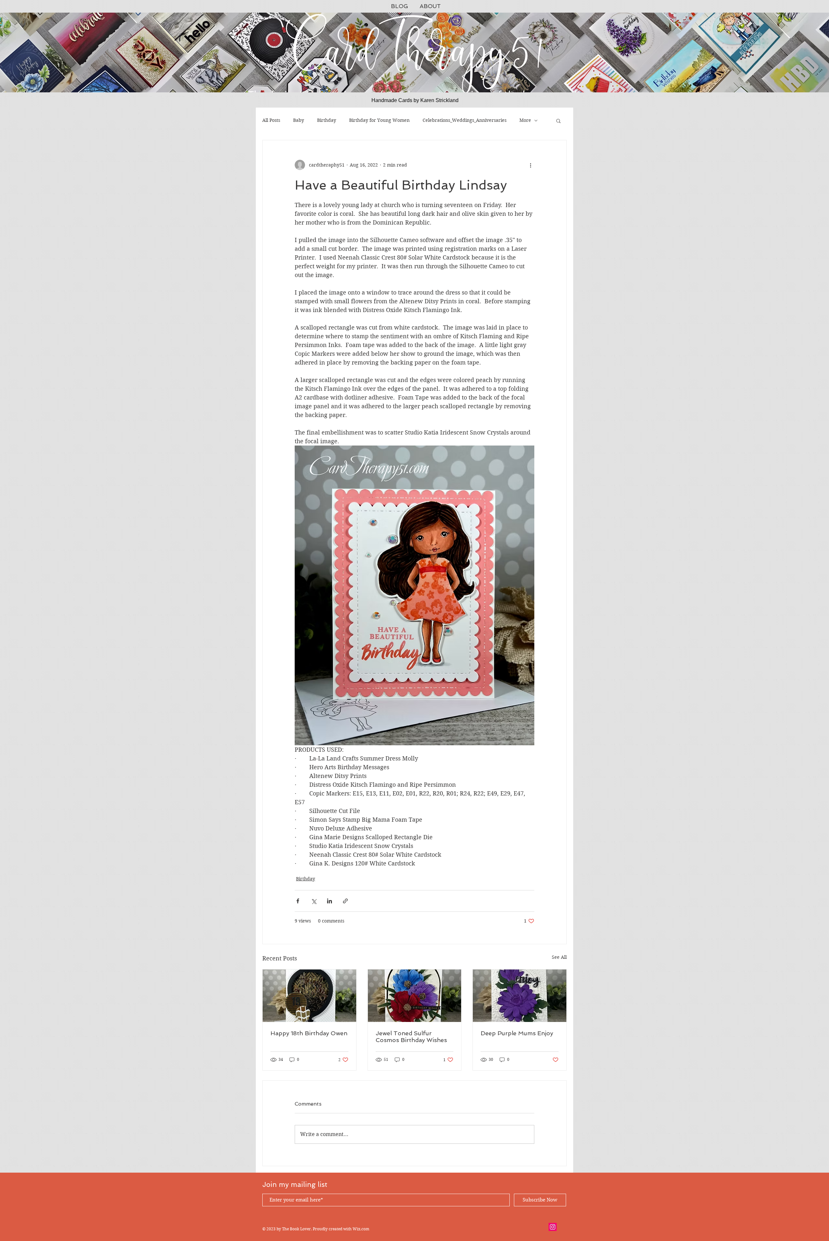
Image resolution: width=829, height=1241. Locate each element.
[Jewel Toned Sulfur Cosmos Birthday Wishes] (414, 995)
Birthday (326, 120)
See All (559, 957)
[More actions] (530, 165)
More (525, 120)
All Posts (271, 120)
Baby (298, 120)
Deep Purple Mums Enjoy (517, 1033)
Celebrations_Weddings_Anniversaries (464, 120)
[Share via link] (345, 901)
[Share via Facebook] (298, 901)
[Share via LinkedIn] (329, 901)
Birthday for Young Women (379, 120)
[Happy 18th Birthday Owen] (309, 995)
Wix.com (361, 1228)
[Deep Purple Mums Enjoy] (519, 995)
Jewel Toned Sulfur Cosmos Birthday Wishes (411, 1036)
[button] (558, 120)
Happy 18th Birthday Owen (308, 1033)
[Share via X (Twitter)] (314, 901)
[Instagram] (553, 1227)
